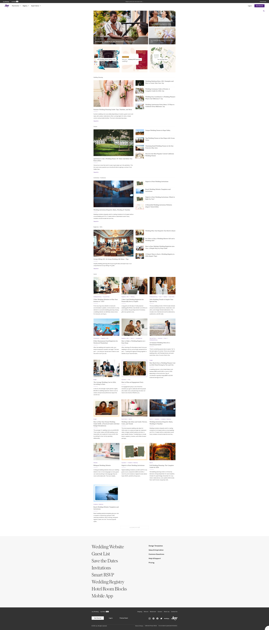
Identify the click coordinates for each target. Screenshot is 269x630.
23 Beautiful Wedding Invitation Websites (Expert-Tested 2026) (158, 206)
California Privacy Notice (151, 625)
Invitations (101, 568)
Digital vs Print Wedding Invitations (156, 181)
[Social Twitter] (161, 618)
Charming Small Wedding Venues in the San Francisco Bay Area (159, 147)
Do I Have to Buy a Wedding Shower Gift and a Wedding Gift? (160, 239)
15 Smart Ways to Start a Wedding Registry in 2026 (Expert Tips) (159, 255)
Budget (95, 379)
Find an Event (124, 618)
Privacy (141, 625)
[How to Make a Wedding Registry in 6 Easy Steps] (134, 327)
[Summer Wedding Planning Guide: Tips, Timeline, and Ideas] (113, 93)
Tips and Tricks (106, 296)
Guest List (101, 553)
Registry (25, 6)
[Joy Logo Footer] (174, 618)
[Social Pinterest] (153, 618)
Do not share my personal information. (168, 625)
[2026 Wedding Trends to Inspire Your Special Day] (162, 285)
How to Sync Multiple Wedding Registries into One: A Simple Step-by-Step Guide (159, 247)
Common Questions (156, 554)
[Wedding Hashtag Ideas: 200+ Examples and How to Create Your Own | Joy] (140, 83)
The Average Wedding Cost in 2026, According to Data (105, 383)
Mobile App (102, 596)
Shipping (139, 611)
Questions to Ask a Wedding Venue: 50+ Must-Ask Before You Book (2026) (113, 160)
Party (129, 379)
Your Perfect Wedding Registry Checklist (160, 24)
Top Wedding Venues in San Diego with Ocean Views (160, 139)
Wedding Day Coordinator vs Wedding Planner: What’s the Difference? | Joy (160, 98)
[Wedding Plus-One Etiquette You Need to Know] (140, 232)
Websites (96, 462)
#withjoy (166, 618)
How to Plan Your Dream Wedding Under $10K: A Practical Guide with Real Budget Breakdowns (106, 424)
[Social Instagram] (149, 618)
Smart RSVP (103, 575)
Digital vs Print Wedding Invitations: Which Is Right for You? (160, 198)
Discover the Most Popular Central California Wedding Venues (159, 155)
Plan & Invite (15, 6)
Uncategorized (139, 338)
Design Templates (156, 546)
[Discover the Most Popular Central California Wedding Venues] (140, 155)
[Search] (264, 11)
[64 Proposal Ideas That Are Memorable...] (121, 26)
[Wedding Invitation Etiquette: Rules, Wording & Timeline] (113, 194)
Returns (146, 611)
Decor (160, 296)
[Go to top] (267, 628)
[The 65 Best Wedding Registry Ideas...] (162, 35)
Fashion (165, 296)
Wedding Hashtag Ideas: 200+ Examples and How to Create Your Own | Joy (159, 82)
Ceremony (160, 338)
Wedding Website (108, 546)
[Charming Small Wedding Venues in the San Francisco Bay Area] (140, 148)
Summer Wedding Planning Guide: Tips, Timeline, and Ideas (113, 109)
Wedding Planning (98, 77)
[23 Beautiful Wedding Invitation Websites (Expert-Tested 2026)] (140, 207)
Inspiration (124, 379)
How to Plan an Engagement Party (132, 382)
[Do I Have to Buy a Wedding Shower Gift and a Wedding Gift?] (140, 240)
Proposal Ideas (98, 39)
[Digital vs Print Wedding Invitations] (140, 183)
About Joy (166, 611)
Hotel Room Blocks (109, 589)
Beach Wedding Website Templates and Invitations (158, 190)
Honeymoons (96, 338)
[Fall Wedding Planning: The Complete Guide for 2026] (162, 451)
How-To (132, 338)
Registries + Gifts (98, 227)
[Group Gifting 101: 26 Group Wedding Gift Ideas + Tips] (113, 243)
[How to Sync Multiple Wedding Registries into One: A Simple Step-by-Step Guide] (140, 248)
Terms (136, 625)
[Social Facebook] (157, 618)
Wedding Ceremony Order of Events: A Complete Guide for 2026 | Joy (157, 90)
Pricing (151, 563)
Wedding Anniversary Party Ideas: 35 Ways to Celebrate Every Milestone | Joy (159, 105)
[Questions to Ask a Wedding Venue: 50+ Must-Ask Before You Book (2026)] (113, 142)
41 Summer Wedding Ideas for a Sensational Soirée (160, 344)
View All (96, 121)
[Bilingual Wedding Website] (106, 451)
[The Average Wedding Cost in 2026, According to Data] (106, 368)
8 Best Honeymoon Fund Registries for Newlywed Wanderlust (106, 342)
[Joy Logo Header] (6, 5)
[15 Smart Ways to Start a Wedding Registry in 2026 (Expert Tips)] (140, 256)
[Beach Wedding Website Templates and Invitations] (140, 191)
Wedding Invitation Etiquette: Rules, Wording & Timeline (112, 210)
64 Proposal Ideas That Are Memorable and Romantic (115, 41)
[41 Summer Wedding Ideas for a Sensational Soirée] (162, 327)
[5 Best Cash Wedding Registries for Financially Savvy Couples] (134, 285)
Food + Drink (171, 296)
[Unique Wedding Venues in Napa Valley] (140, 132)
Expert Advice (35, 6)
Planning (132, 296)
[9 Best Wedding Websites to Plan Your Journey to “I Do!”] (106, 285)
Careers (160, 611)
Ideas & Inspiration (156, 550)
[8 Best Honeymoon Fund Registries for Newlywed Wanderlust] (106, 327)
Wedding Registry (108, 582)
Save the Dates (105, 560)
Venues (95, 126)
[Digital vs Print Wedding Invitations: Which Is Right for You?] (140, 199)
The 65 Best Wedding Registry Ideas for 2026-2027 (162, 41)
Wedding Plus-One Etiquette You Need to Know (160, 231)
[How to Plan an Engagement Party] (134, 368)
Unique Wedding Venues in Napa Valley (157, 130)
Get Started (259, 6)
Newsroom (153, 611)
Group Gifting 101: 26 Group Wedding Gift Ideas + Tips (111, 259)
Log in (250, 6)
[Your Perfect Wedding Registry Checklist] (162, 18)
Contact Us (174, 611)
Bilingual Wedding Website (102, 465)
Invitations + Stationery (100, 177)
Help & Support (155, 558)
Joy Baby (104, 611)
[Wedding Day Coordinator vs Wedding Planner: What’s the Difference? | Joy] (140, 98)
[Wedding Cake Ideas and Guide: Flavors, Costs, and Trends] (134, 408)
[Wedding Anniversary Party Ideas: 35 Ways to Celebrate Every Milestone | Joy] (140, 106)
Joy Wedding (95, 611)
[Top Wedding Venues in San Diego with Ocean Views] (140, 140)
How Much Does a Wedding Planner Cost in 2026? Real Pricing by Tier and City (162, 364)
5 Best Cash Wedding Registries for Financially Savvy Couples (133, 300)
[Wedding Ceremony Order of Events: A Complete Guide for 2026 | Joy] (140, 91)
